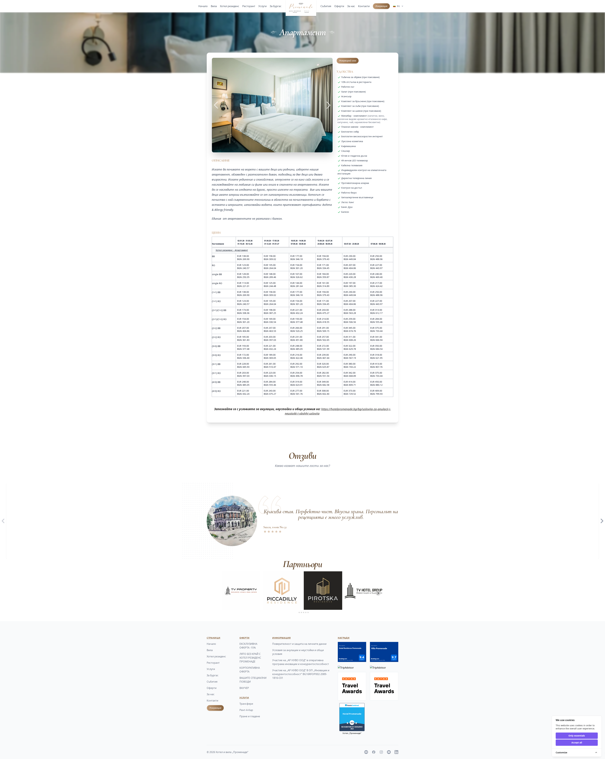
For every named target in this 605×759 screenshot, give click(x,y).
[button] (328, 105)
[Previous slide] (226, 593)
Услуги (262, 6)
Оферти (339, 6)
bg (398, 6)
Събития (325, 6)
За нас (351, 6)
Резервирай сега (347, 60)
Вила (214, 6)
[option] (302, 521)
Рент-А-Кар (246, 710)
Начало (203, 6)
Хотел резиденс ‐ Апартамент (232, 250)
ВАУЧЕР (244, 688)
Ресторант (248, 6)
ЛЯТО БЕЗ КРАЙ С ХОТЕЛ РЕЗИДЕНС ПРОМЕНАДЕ (250, 657)
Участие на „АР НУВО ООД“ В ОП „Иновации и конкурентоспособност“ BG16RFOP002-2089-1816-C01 (300, 674)
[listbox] (302, 521)
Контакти (364, 6)
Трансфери (246, 703)
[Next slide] (378, 593)
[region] (302, 521)
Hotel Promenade (352, 713)
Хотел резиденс (229, 6)
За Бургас (275, 6)
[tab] (297, 612)
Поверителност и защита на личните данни (299, 644)
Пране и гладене (249, 716)
